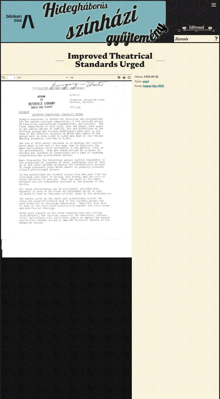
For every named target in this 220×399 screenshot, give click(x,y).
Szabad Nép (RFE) (153, 86)
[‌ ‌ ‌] (213, 5)
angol (146, 81)
